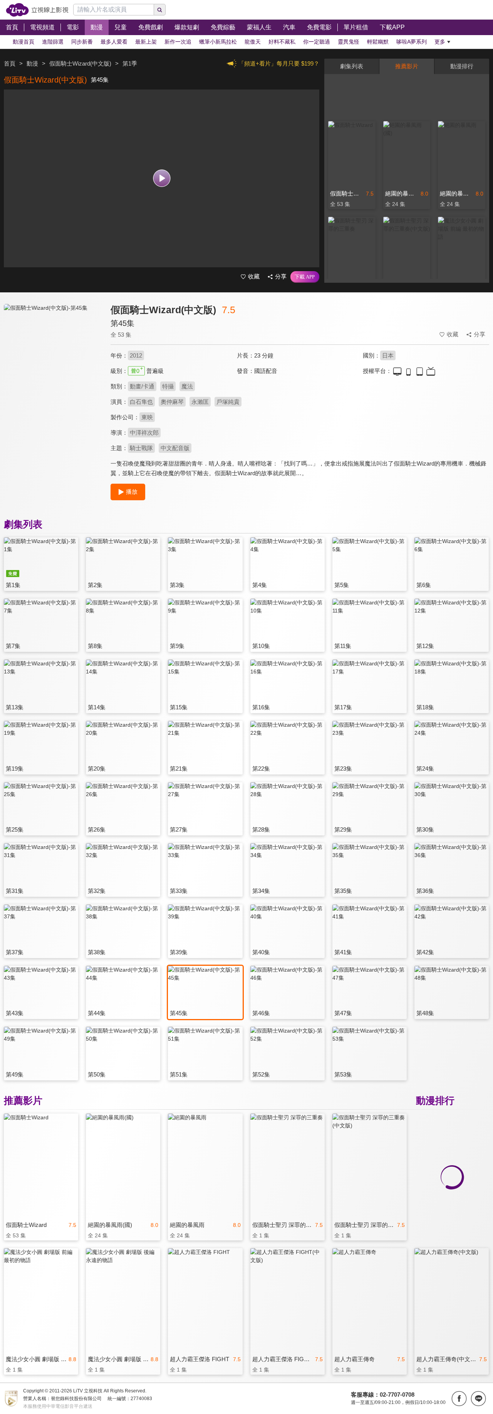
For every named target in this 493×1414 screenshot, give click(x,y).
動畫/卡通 (142, 386)
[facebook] (459, 1398)
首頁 (9, 63)
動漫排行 (461, 66)
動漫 (32, 63)
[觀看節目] (161, 178)
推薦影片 (406, 66)
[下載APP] (304, 277)
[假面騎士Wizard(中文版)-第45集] (52, 373)
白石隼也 (141, 401)
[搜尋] (160, 9)
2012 (136, 355)
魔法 (187, 386)
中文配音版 (175, 448)
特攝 (168, 386)
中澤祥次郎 (144, 432)
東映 (147, 417)
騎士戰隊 (141, 448)
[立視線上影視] (37, 10)
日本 (388, 355)
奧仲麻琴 (172, 401)
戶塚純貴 (228, 401)
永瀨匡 (200, 401)
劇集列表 (351, 66)
